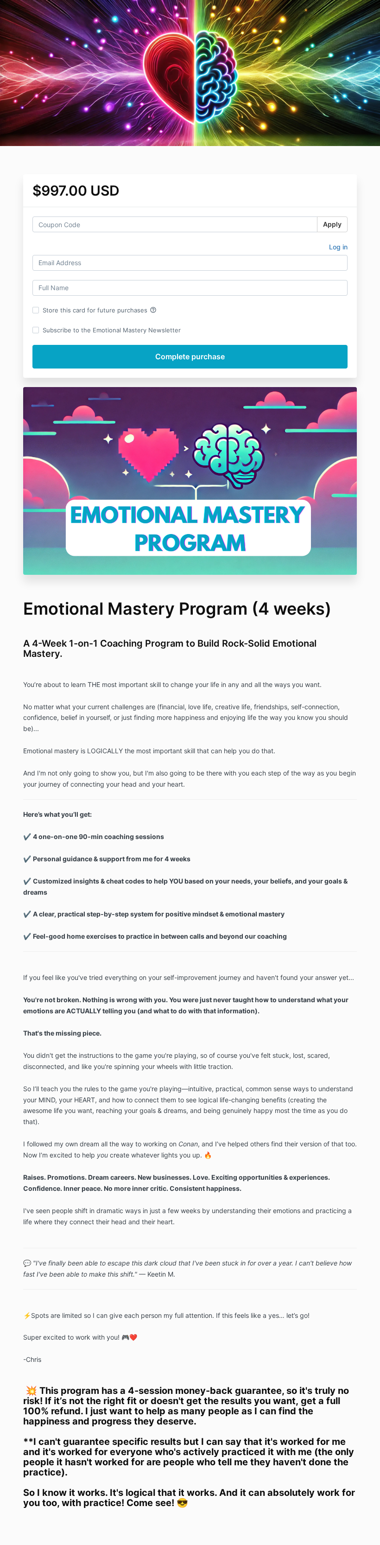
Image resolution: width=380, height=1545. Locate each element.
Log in (338, 247)
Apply (332, 224)
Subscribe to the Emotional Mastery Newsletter (112, 330)
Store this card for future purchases (100, 310)
